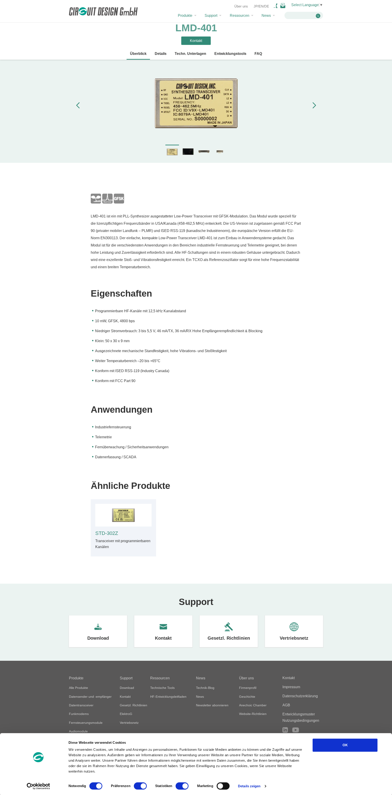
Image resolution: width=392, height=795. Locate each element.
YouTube (295, 730)
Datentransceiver (81, 705)
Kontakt (163, 638)
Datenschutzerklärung (300, 696)
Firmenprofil (247, 688)
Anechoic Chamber (253, 705)
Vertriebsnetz (294, 638)
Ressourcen (239, 15)
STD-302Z (106, 533)
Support (211, 15)
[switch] (140, 786)
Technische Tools (162, 688)
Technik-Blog (205, 688)
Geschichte (247, 696)
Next (314, 105)
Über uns (241, 6)
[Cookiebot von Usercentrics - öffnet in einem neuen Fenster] (38, 786)
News (266, 15)
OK (345, 745)
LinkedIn (285, 730)
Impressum (291, 687)
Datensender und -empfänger (90, 696)
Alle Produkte (78, 688)
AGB (286, 705)
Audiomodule (78, 731)
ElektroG (126, 714)
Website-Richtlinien (253, 714)
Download (98, 638)
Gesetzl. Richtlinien (229, 638)
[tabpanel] (196, 104)
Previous (78, 105)
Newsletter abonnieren (212, 705)
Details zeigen (249, 786)
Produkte (185, 15)
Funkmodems (79, 714)
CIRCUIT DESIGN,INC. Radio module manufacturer (103, 12)
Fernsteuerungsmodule (86, 722)
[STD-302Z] (123, 515)
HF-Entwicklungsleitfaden (168, 696)
